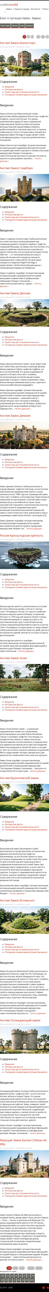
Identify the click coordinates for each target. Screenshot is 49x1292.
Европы (15, 26)
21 (10, 1280)
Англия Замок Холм (13, 658)
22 (14, 1280)
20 (6, 1280)
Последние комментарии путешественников (26, 94)
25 (27, 1280)
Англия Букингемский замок (19, 778)
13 (12, 1276)
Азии (22, 26)
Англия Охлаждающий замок (20, 1020)
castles (9, 4)
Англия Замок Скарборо (16, 168)
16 (24, 1276)
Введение (9, 86)
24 (23, 1280)
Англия (27, 47)
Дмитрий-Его (10, 47)
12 (8, 1276)
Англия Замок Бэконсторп (17, 43)
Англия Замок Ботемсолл (17, 900)
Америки (29, 26)
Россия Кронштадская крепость (21, 535)
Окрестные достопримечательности (22, 92)
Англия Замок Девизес (15, 416)
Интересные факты (14, 89)
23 (19, 1280)
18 (33, 1276)
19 (2, 1280)
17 (29, 1276)
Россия (27, 539)
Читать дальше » (23, 408)
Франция (28, 1148)
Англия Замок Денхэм (15, 293)
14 (16, 1276)
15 (20, 1276)
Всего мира (5, 26)
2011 (3, 1276)
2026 (32, 1280)
